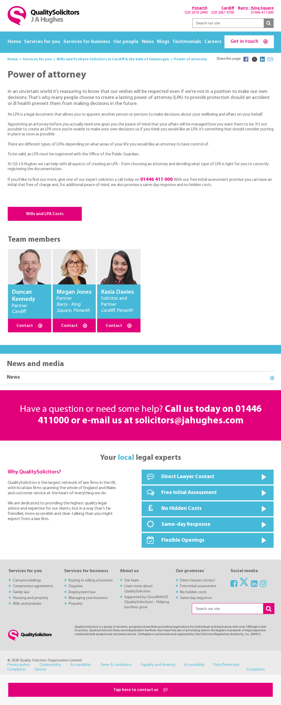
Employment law (82, 592)
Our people (126, 41)
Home (14, 41)
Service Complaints (150, 669)
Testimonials (186, 41)
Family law (21, 592)
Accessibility (81, 665)
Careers (212, 41)
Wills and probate (27, 604)
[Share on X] (254, 59)
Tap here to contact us (136, 690)
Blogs (163, 41)
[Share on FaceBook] (246, 59)
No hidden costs (193, 592)
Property (76, 604)
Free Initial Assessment (189, 492)
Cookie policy (50, 665)
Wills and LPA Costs (45, 214)
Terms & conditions (115, 665)
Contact (25, 326)
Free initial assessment (198, 586)
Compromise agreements (33, 586)
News (148, 41)
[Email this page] (271, 59)
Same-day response (196, 598)
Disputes (76, 586)
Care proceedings (27, 580)
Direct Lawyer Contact (187, 476)
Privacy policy (18, 665)
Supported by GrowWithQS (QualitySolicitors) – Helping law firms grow (146, 602)
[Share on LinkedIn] (262, 59)
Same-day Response (185, 524)
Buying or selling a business (91, 580)
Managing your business (88, 598)
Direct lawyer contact (197, 580)
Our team (131, 580)
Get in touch (245, 41)
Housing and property (30, 598)
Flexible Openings (182, 540)
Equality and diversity (158, 665)
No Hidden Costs (181, 508)
